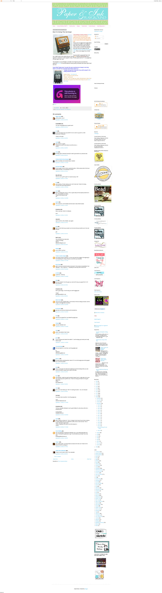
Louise (57, 142)
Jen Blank (57, 273)
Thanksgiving (98, 514)
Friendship (97, 480)
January (98, 444)
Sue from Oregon (59, 166)
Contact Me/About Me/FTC (62, 26)
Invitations (97, 490)
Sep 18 (99, 413)
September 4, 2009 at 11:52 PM (62, 162)
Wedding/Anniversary (99, 522)
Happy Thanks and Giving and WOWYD (104, 348)
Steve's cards (97, 508)
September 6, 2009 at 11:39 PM (62, 326)
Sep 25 (99, 406)
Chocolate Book (98, 471)
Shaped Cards (98, 507)
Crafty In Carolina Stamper (61, 255)
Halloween (62, 109)
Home (54, 26)
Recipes (78, 26)
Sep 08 (99, 422)
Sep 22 (99, 410)
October (98, 401)
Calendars (97, 463)
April (98, 439)
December (99, 398)
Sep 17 (99, 415)
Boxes (96, 462)
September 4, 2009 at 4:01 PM (62, 127)
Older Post (89, 459)
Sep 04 (99, 425)
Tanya (57, 151)
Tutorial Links (84, 26)
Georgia (57, 323)
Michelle (57, 248)
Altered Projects (98, 453)
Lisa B (57, 191)
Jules (56, 226)
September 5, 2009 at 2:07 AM (62, 171)
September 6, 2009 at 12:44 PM (62, 276)
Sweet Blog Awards (101, 26)
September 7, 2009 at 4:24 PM (62, 371)
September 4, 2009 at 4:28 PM (62, 147)
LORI (57, 330)
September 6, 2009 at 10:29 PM (62, 304)
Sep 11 (99, 420)
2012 (97, 391)
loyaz (57, 375)
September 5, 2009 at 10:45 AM (62, 187)
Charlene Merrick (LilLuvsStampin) (62, 159)
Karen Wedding (59, 431)
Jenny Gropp (58, 264)
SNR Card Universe (98, 291)
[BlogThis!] (64, 107)
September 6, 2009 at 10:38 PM (62, 311)
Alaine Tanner (58, 299)
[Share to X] (65, 107)
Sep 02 (99, 430)
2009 (97, 396)
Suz (56, 131)
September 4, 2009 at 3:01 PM (62, 119)
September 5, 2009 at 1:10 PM (62, 205)
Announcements (98, 454)
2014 (97, 388)
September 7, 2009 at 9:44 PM (62, 391)
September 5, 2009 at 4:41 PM (62, 233)
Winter (96, 525)
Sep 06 (99, 423)
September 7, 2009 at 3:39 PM (62, 363)
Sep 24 (99, 408)
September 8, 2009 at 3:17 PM (62, 446)
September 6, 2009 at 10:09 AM (62, 269)
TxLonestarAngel (59, 346)
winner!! (89, 34)
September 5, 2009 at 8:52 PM (62, 244)
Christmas (97, 472)
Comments (98, 38)
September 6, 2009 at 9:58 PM (62, 296)
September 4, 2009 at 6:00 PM (62, 155)
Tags (96, 511)
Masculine (97, 493)
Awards (96, 456)
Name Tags (97, 499)
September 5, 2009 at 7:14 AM (62, 178)
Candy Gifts (58, 109)
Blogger (86, 588)
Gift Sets (97, 484)
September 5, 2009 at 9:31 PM (62, 251)
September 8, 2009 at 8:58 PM (62, 453)
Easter (96, 475)
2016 (97, 384)
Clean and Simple (98, 474)
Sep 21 (99, 411)
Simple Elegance (97, 319)
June (98, 436)
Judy (56, 367)
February (98, 442)
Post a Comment (57, 456)
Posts (97, 36)
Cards (96, 466)
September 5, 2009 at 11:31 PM (62, 260)
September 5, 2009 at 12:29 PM (62, 198)
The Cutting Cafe (74, 74)
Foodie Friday (98, 478)
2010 (97, 395)
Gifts (96, 486)
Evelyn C (57, 442)
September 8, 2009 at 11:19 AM (62, 427)
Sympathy (97, 510)
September (99, 403)
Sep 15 (99, 417)
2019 (97, 383)
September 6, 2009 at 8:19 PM (62, 284)
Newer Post (55, 459)
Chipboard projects (99, 469)
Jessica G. (57, 358)
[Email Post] (60, 107)
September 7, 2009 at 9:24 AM (62, 333)
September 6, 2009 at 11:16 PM (62, 319)
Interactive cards (98, 489)
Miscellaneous (98, 496)
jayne (57, 337)
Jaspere (57, 202)
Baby (96, 457)
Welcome (97, 523)
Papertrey (97, 502)
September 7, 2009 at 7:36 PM (62, 384)
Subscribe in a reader (98, 31)
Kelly (56, 280)
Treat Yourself (97, 322)
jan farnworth (58, 308)
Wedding (97, 520)
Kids (96, 492)
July (97, 434)
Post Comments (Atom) (62, 461)
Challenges (96, 133)
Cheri (57, 388)
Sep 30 (99, 405)
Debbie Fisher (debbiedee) (61, 450)
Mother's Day (98, 498)
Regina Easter (58, 116)
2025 (97, 381)
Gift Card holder (98, 483)
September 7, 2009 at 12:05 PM (62, 354)
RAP (56, 315)
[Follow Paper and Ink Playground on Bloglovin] (99, 309)
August (98, 432)
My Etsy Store (72, 26)
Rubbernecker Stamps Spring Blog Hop (103, 359)
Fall (96, 477)
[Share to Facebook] (66, 107)
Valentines (97, 519)
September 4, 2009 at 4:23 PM (62, 138)
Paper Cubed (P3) (98, 501)
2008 (97, 446)
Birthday (97, 460)
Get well (97, 481)
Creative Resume (92, 26)
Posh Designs (98, 504)
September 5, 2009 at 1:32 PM (62, 215)
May (98, 437)
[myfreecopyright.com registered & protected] (101, 326)
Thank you (97, 513)
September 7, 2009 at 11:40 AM (62, 342)
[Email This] (62, 107)
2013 (97, 389)
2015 (97, 386)
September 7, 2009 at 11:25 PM (62, 402)
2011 (97, 393)
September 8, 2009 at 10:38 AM (62, 414)
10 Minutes (97, 451)
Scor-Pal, (59, 63)
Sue (56, 182)
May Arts (97, 495)
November (99, 400)
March (98, 441)
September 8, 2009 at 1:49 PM (62, 438)
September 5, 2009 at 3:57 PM (62, 222)
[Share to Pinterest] (67, 107)
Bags (96, 459)
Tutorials (97, 517)
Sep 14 (99, 418)
